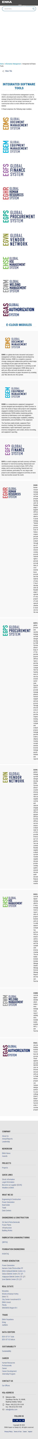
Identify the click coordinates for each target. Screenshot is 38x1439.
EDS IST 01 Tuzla (8, 1337)
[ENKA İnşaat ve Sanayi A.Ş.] (7, 1)
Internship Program (8, 1374)
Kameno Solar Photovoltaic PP (12, 1268)
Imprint (30, 1431)
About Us (5, 1136)
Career (4, 1368)
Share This (8, 71)
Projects (5, 1168)
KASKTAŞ (5, 1254)
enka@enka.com (11, 1409)
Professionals (7, 1365)
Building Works (7, 1230)
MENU (24, 6)
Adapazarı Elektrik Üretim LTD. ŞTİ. (14, 1277)
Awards (4, 1156)
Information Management (13, 64)
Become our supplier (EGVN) (12, 1185)
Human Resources (8, 1363)
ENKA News (6, 1153)
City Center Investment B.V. (11, 1299)
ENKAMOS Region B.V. (9, 1308)
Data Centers (6, 1210)
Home (2, 64)
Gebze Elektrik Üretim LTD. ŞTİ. (12, 1274)
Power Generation (8, 1202)
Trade (4, 1208)
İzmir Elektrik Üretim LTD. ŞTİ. (12, 1279)
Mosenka (5, 1291)
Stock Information (8, 1179)
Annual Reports (7, 1139)
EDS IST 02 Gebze (8, 1339)
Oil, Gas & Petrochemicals (11, 1222)
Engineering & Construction (11, 1199)
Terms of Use (18, 1431)
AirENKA (5, 1325)
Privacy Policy (8, 1431)
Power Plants (6, 1225)
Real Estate (6, 1205)
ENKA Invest (6, 1302)
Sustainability (6, 1351)
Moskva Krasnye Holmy (10, 1294)
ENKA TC (5, 1297)
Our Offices (6, 1385)
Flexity (4, 1305)
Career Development (9, 1371)
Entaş (4, 1322)
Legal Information (8, 1182)
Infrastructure (7, 1228)
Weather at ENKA (8, 1188)
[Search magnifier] (33, 8)
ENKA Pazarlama (7, 1319)
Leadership (6, 1142)
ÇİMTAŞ (5, 1242)
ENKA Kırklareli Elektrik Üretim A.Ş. (14, 1271)
